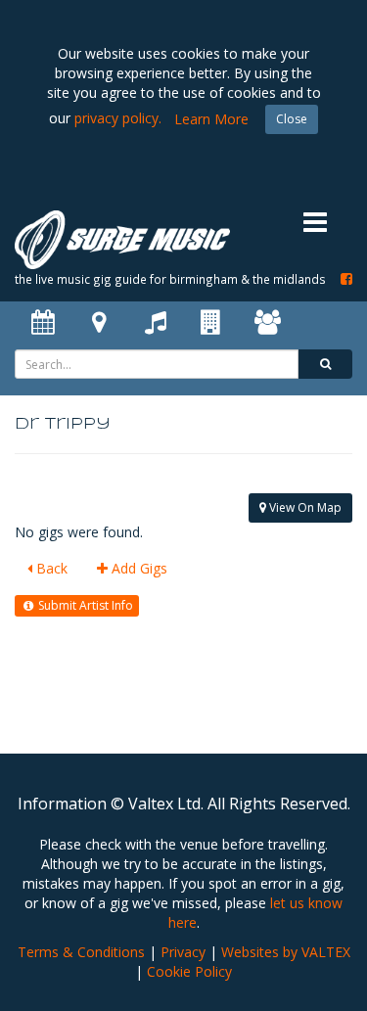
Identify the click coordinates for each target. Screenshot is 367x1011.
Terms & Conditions (81, 951)
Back (50, 568)
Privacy (183, 951)
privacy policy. (117, 118)
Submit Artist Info (84, 605)
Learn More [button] (211, 119)
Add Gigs (137, 568)
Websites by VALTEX (285, 951)
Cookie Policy (189, 971)
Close (291, 119)
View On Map (304, 507)
